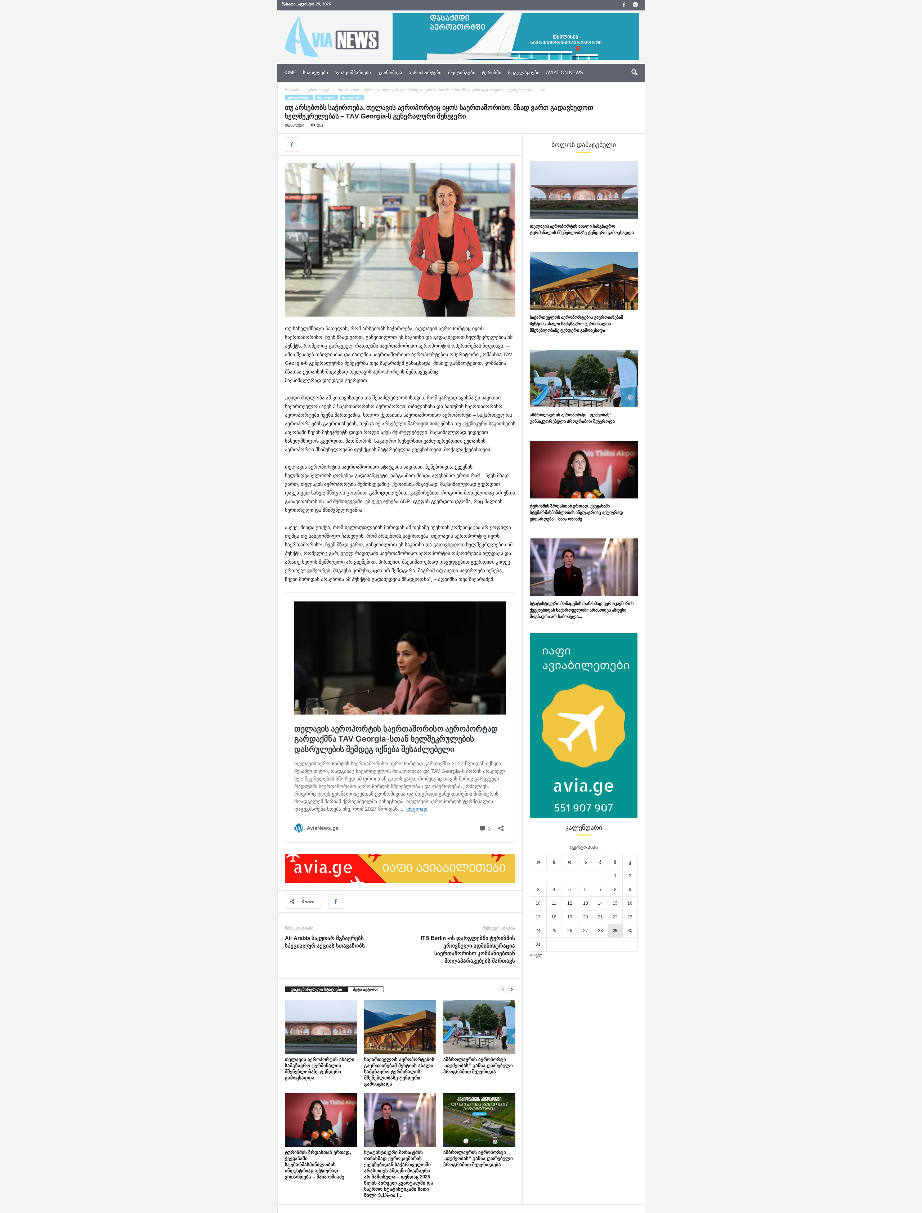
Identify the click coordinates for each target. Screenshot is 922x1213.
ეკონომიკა (389, 72)
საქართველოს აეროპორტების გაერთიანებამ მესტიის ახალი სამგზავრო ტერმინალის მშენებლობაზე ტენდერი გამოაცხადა (399, 1072)
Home (289, 72)
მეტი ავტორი (366, 989)
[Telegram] (635, 5)
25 (553, 930)
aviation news (564, 72)
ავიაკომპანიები (353, 72)
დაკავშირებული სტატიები (316, 989)
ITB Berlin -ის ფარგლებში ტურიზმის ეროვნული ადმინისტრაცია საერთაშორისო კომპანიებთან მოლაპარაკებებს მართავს (468, 949)
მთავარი (292, 90)
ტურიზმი (491, 72)
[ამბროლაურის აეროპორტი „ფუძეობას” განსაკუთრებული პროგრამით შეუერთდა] (479, 1027)
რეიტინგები (461, 72)
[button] (634, 73)
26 (569, 930)
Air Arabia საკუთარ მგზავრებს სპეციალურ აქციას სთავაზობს (325, 942)
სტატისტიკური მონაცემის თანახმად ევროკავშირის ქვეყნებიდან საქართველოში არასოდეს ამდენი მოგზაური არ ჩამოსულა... (582, 610)
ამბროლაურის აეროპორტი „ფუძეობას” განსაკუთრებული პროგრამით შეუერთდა (478, 1065)
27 (585, 930)
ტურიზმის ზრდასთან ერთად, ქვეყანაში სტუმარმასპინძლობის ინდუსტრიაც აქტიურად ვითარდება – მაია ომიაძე (318, 1165)
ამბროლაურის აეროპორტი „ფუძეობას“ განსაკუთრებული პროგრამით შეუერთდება (478, 1158)
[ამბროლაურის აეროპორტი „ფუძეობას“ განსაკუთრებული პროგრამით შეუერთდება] (479, 1120)
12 (569, 903)
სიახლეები (315, 72)
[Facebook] (624, 5)
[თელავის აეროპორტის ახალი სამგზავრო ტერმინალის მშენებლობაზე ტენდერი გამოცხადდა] (321, 1027)
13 (585, 903)
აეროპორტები (425, 72)
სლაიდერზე (352, 97)
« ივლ (536, 955)
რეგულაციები (524, 72)
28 (600, 930)
